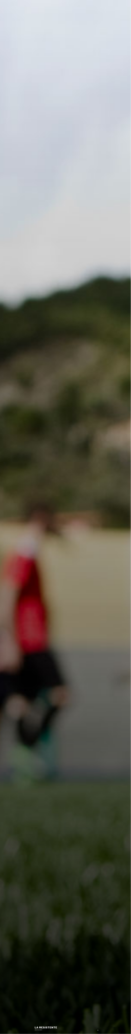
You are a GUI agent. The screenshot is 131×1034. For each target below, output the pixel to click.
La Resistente (46, 1027)
